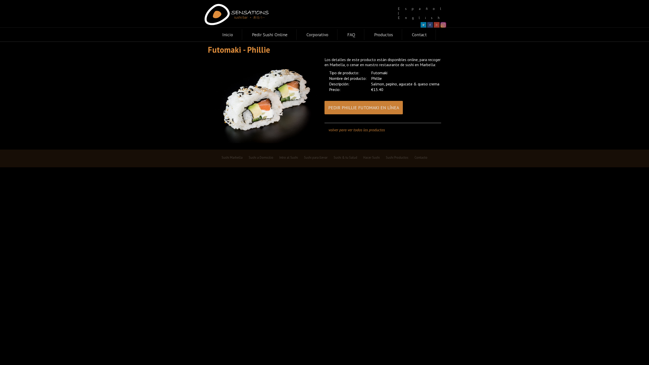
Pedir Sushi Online (269, 35)
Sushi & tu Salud (345, 157)
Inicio (227, 35)
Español (422, 8)
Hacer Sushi (371, 157)
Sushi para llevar (316, 157)
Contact (419, 35)
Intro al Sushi (288, 157)
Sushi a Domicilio (261, 157)
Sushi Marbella (232, 157)
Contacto (420, 157)
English (421, 17)
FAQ (351, 35)
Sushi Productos (397, 157)
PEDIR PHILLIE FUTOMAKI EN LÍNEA (363, 108)
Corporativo (317, 35)
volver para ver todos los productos (357, 129)
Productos (383, 35)
